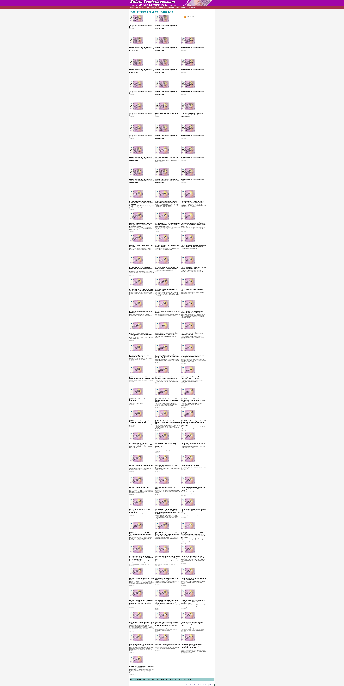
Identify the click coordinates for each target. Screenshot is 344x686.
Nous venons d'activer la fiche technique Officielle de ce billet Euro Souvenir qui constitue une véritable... (193, 582)
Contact (200, 685)
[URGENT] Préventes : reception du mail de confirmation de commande (141, 466)
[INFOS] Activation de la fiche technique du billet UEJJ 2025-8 (193, 579)
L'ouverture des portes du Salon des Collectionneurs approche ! (138, 403)
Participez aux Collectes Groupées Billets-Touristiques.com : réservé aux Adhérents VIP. (192, 271)
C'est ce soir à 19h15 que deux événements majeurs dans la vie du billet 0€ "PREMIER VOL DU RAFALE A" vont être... (141, 228)
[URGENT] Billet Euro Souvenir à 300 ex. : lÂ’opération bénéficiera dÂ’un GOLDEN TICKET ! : (193, 602)
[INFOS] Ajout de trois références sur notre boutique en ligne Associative (166, 267)
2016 (185, 679)
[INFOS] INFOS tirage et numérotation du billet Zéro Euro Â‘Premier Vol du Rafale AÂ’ (193, 511)
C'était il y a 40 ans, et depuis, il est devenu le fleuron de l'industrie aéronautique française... (140, 249)
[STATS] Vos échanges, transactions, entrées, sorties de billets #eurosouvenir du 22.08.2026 (167, 93)
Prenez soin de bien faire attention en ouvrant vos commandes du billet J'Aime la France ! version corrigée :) (193, 560)
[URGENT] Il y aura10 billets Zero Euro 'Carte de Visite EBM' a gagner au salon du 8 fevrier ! (193, 400)
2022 (158, 679)
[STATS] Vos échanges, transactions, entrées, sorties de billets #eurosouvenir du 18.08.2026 (141, 49)
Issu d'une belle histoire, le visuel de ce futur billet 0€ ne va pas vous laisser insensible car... (167, 648)
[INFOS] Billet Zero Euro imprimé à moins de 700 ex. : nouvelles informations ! (141, 623)
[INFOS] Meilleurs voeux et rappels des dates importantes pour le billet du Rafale (193, 489)
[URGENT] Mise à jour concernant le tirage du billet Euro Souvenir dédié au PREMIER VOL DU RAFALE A (167, 534)
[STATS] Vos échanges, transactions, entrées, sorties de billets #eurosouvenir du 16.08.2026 (141, 181)
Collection (154, 7)
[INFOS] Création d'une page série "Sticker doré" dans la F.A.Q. (139, 421)
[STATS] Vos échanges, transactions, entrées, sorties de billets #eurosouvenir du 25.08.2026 (167, 137)
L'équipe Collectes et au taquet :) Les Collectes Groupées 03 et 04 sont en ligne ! (140, 359)
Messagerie (171, 7)
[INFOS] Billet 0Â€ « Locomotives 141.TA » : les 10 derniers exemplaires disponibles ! (193, 356)
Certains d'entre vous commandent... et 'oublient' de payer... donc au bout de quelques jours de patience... (193, 428)
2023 (153, 679)
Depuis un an (137, 679)
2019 (171, 679)
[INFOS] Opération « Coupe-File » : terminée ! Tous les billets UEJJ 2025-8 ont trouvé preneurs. (141, 558)
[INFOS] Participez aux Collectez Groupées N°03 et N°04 (139, 355)
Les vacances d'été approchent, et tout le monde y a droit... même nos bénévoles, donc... (167, 249)
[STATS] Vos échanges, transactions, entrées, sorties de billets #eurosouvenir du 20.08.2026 (141, 71)
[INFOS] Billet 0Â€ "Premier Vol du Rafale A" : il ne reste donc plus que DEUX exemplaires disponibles (167, 224)
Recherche (162, 7)
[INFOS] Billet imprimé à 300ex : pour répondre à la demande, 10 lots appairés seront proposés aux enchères (167, 602)
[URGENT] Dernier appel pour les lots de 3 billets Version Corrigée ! (141, 579)
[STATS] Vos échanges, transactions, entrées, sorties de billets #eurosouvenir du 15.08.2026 (167, 181)
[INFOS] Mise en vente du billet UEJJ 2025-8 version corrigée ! (166, 579)
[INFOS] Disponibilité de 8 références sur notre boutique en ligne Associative (193, 245)
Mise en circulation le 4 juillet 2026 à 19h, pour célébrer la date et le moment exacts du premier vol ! (141, 293)
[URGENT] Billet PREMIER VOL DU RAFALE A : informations (165, 488)
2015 (189, 679)
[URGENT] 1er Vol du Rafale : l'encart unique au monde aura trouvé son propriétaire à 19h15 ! (140, 224)
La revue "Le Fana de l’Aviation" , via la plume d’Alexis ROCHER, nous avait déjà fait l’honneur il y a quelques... (141, 272)
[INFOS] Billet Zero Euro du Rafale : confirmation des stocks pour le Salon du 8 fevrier (167, 445)
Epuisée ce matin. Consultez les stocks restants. (141, 380)
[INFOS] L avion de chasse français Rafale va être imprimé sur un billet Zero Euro (193, 624)
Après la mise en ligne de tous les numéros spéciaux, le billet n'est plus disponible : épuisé (192, 337)
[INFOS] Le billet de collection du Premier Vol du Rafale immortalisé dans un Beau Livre (141, 268)
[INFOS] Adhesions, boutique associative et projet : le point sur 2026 (141, 444)
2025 (144, 679)
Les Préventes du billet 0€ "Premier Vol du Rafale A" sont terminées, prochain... (193, 447)
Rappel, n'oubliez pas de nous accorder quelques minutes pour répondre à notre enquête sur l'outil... (167, 360)
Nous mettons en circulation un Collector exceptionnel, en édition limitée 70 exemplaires (140, 315)
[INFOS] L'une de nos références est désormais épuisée (192, 333)
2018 (176, 679)
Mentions (205, 685)
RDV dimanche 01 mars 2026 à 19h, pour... (165, 336)
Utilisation (211, 685)
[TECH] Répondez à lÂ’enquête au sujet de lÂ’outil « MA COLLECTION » (193, 377)
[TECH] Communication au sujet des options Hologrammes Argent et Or (166, 202)
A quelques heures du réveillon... (137, 513)
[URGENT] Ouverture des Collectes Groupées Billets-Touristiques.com (166, 377)
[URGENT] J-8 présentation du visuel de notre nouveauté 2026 (167, 645)
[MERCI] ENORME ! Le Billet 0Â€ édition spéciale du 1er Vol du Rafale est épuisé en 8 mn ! (193, 224)
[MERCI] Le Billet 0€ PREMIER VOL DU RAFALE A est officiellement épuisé (192, 202)
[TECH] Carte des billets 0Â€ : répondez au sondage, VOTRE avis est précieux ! (141, 667)
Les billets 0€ (140, 7)
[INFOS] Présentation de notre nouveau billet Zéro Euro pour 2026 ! (141, 645)
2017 (180, 679)
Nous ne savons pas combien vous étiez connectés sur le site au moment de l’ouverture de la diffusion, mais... (193, 228)
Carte (187, 685)
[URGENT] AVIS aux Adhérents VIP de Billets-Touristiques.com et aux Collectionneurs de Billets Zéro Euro (166, 624)
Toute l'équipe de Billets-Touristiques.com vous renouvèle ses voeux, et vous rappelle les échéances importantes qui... (192, 493)
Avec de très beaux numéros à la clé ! (164, 270)
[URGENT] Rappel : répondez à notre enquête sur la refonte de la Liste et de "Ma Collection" (167, 356)
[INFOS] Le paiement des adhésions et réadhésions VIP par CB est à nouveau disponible (141, 203)
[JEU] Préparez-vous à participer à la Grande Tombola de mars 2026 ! (166, 333)
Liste (147, 7)
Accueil (132, 7)
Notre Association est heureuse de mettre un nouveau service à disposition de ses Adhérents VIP (166, 381)
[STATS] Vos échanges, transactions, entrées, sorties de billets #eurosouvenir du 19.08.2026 (167, 49)
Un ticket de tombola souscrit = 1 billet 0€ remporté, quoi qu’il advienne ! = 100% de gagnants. (167, 315)
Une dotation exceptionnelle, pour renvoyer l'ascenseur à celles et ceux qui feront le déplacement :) (191, 404)
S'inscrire (183, 7)
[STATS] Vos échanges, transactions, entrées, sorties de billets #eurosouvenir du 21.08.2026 (167, 71)
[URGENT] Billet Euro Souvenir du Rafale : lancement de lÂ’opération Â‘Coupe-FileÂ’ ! (167, 558)
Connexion (192, 7)
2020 (167, 679)
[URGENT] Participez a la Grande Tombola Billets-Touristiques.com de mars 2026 (140, 334)
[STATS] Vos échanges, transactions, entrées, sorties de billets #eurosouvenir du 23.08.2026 (193, 115)
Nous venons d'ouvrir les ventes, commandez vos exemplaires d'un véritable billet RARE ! (167, 582)
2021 (162, 679)
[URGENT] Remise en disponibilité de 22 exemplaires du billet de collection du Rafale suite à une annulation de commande (193, 423)
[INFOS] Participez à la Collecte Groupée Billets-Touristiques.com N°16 (193, 267)
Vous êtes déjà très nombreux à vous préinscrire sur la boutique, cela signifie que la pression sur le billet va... (167, 491)
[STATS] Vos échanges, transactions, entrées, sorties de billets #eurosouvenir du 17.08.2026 (167, 27)
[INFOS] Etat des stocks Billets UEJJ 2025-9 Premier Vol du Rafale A (192, 311)
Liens (195, 685)
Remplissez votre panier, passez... (189, 248)
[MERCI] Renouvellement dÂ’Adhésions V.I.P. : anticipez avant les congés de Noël (141, 534)
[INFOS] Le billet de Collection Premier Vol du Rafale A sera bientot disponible (141, 289)
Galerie (191, 685)
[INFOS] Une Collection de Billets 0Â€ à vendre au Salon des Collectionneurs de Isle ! (167, 422)
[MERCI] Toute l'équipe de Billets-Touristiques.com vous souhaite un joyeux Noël (140, 511)
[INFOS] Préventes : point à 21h (190, 465)
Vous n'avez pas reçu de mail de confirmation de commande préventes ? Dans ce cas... (141, 469)
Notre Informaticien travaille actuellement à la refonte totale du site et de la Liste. (192, 381)
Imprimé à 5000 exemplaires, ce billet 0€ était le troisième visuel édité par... (192, 293)
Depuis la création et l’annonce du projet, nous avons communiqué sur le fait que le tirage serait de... (167, 538)
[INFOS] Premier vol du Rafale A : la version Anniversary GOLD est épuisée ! (141, 377)
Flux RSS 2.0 (190, 16)
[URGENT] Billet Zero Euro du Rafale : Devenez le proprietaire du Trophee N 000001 (166, 400)
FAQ (177, 7)
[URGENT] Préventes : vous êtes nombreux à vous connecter (139, 488)
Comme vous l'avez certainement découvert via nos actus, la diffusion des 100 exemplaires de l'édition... (167, 228)
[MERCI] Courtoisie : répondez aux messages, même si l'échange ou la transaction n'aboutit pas (192, 646)
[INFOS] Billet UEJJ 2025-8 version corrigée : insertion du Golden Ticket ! (193, 557)
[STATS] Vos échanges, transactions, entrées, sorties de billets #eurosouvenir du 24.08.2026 (141, 159)
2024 (149, 679)
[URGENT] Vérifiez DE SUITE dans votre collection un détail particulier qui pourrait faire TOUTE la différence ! (141, 602)
